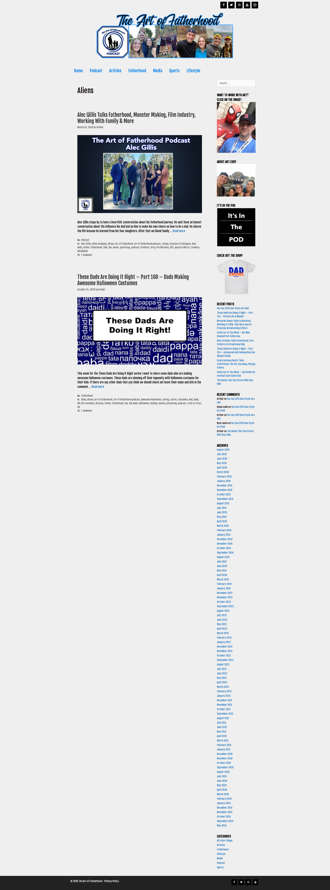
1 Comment (86, 255)
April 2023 (222, 628)
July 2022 (222, 669)
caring (165, 243)
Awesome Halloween (151, 399)
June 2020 (222, 780)
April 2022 (222, 682)
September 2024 (225, 552)
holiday (153, 403)
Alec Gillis (86, 243)
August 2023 (223, 610)
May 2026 (222, 463)
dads (79, 247)
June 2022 (222, 673)
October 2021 (223, 709)
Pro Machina (162, 247)
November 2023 (225, 597)
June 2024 (222, 566)
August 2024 (223, 557)
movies (162, 403)
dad (194, 243)
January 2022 (223, 695)
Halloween (144, 403)
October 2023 (224, 601)
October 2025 (224, 494)
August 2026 (223, 449)
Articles (115, 70)
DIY (78, 403)
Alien (83, 399)
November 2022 (224, 651)
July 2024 (222, 561)
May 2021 (221, 731)
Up (78, 407)
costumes (183, 399)
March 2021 (223, 740)
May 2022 (222, 677)
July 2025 (222, 507)
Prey (153, 247)
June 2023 (222, 619)
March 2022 (223, 686)
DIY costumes (87, 403)
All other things (224, 840)
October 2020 (224, 762)
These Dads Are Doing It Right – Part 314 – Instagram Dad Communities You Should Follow (236, 352)
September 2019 (225, 821)
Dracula (99, 403)
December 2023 (225, 592)
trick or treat (194, 403)
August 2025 (223, 503)
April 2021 (222, 736)
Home (78, 70)
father (86, 247)
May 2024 (222, 570)
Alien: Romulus (99, 243)
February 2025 (224, 530)
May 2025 (222, 516)
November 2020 (225, 758)
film (105, 247)
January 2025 (223, 534)
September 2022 (225, 660)
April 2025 (222, 521)
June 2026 (222, 458)
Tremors (195, 247)
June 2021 (222, 727)
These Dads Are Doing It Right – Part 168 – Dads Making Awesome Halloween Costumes (133, 280)
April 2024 (222, 575)
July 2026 (222, 454)
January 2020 (224, 803)
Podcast (96, 70)
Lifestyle (193, 70)
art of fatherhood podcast (147, 243)
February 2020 (224, 798)
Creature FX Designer (180, 243)
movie (116, 247)
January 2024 (224, 588)
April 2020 (222, 789)
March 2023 (223, 633)
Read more (179, 231)
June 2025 (222, 512)
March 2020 (223, 794)
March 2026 (223, 472)
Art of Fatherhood (124, 243)
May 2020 (222, 785)
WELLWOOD (82, 251)
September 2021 (225, 713)
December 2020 (225, 754)
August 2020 (223, 771)
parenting (125, 247)
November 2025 (224, 490)
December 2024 (225, 539)
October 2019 (223, 816)
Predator (145, 247)
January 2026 (224, 481)
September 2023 (225, 606)
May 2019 (221, 825)
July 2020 (222, 776)
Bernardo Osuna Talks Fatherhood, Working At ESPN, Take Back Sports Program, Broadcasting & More (234, 324)
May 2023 (222, 624)
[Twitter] (231, 5)
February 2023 (224, 637)
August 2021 (223, 718)
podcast (135, 247)
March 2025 (223, 525)
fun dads (133, 403)
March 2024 (223, 579)
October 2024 (224, 548)
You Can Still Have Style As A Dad (233, 308)
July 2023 (222, 615)
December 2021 (224, 700)
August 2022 (223, 664)
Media (157, 70)
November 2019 (224, 812)
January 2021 (223, 749)
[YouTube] (247, 5)
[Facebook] (223, 5)
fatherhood (96, 247)
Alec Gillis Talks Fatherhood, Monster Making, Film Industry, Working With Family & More (136, 118)
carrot (173, 399)
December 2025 (224, 485)
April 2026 (222, 467)
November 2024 (225, 543)
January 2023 (224, 642)
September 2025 (225, 498)
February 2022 (224, 691)
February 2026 (224, 476)
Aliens (111, 243)
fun (110, 247)
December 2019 (224, 807)
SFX (171, 247)
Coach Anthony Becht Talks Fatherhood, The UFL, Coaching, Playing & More (236, 364)
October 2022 (224, 655)
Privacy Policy (111, 881)
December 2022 (224, 646)
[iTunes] (255, 5)
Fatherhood (137, 70)
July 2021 (221, 722)
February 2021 (224, 745)
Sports (174, 70)
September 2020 (225, 767)
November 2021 (224, 704)
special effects (182, 247)
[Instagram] (239, 5)
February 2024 (224, 583)
